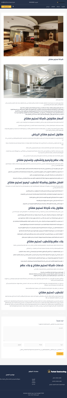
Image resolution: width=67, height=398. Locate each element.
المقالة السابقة (62, 313)
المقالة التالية (4, 313)
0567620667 (31, 2)
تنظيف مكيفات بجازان (57, 378)
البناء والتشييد (55, 62)
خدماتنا (58, 7)
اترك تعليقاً (61, 62)
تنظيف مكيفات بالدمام (57, 381)
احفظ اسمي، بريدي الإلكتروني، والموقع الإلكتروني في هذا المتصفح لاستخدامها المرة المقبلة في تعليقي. (41, 349)
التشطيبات (51, 62)
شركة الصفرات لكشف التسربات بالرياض (57, 384)
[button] (13, 7)
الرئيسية (63, 7)
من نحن (47, 7)
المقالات (53, 7)
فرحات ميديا (30, 395)
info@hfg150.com (5, 2)
